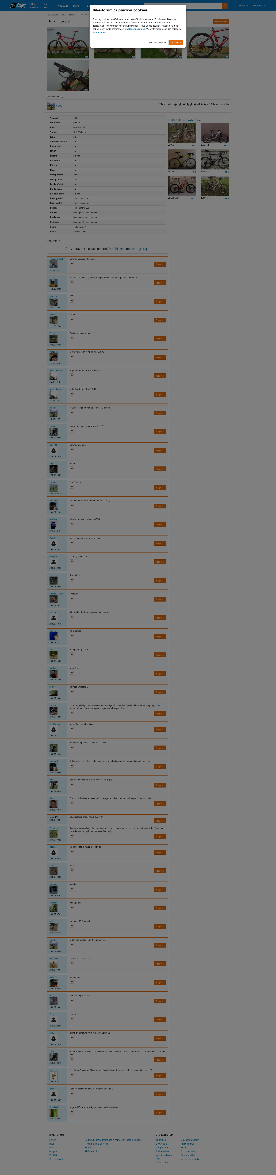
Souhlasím (176, 42)
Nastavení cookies (157, 42)
